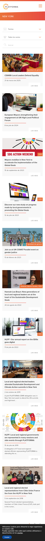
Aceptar (6, 537)
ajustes (20, 533)
